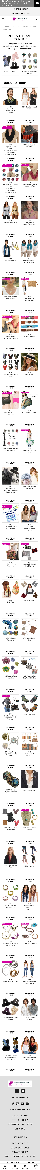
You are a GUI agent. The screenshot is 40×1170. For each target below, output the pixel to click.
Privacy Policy (20, 1151)
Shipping (20, 1128)
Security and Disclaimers (20, 1156)
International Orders (20, 1124)
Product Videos (20, 1143)
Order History (21, 9)
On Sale (25, 1168)
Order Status (20, 1115)
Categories (16, 26)
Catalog (15, 1168)
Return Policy (20, 1119)
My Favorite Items (22, 13)
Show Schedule (20, 1147)
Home (6, 26)
